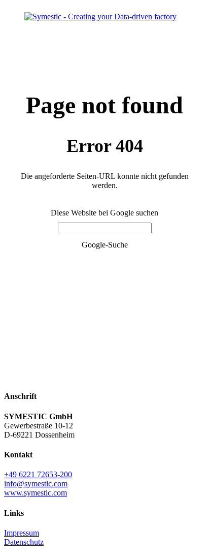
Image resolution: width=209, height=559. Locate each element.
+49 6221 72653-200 (38, 474)
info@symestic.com (35, 483)
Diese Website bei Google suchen (104, 212)
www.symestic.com (35, 492)
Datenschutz (24, 542)
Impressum (21, 533)
